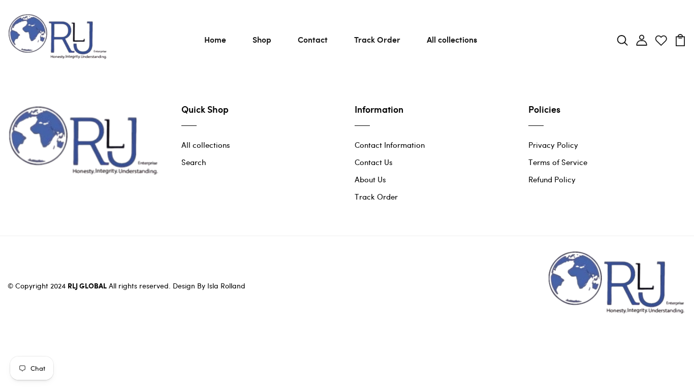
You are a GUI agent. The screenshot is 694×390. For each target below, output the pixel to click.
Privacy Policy (553, 145)
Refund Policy (552, 179)
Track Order (377, 39)
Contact (313, 39)
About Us (370, 179)
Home (215, 39)
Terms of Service (557, 162)
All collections (452, 39)
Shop (262, 39)
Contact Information (390, 145)
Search (193, 162)
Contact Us (374, 162)
